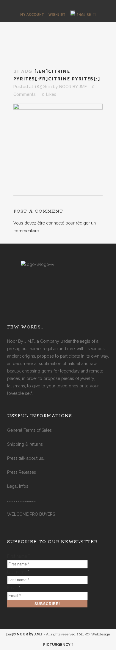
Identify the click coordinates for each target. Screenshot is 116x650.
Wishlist (56, 14)
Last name (18, 572)
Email (13, 587)
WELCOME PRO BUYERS (31, 514)
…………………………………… (21, 500)
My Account (32, 14)
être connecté (50, 223)
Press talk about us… (26, 458)
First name (18, 556)
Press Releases (21, 472)
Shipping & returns (25, 444)
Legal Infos (17, 486)
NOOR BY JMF (73, 86)
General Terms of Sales (29, 430)
